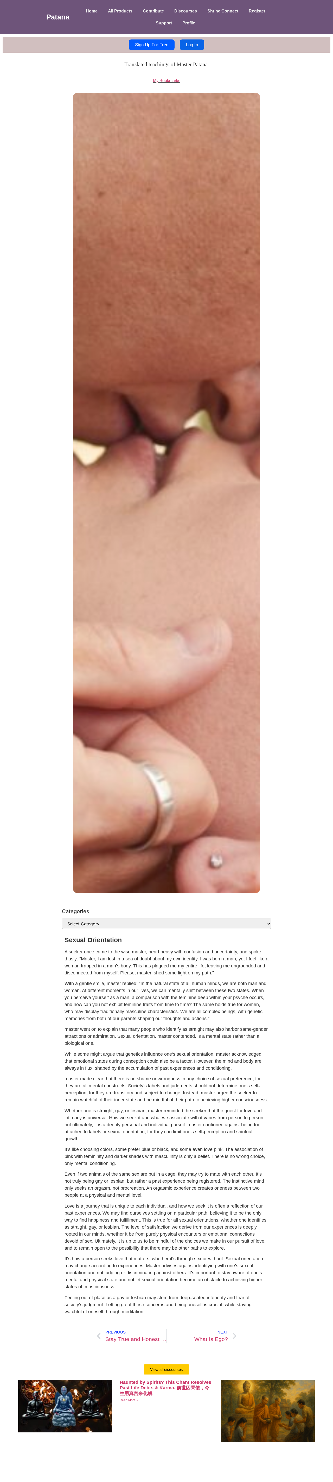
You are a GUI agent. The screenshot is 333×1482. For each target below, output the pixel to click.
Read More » (129, 1400)
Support (164, 23)
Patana (57, 17)
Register (257, 11)
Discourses (185, 11)
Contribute (153, 11)
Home (92, 11)
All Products (120, 11)
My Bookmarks (166, 80)
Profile (188, 23)
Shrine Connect (222, 11)
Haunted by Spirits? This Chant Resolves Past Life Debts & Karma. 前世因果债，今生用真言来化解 (165, 1388)
